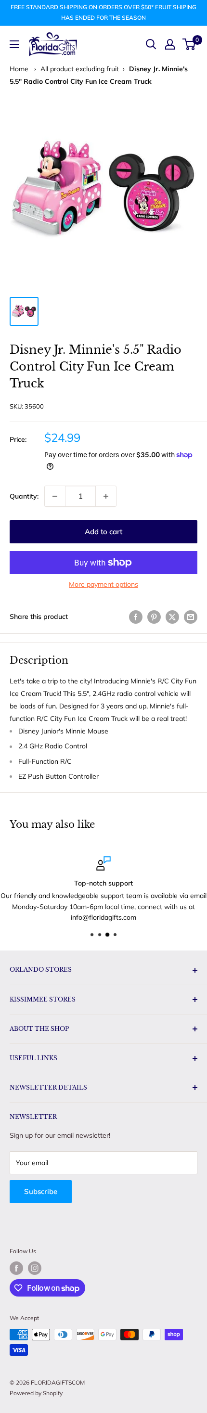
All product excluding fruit (79, 68)
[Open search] (151, 44)
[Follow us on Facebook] (16, 1268)
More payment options (103, 584)
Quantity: (24, 496)
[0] (189, 44)
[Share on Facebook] (135, 617)
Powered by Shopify (36, 1393)
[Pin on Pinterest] (154, 617)
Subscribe (40, 1191)
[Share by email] (190, 617)
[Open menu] (14, 44)
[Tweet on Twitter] (172, 617)
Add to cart (103, 531)
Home (19, 68)
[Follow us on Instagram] (34, 1268)
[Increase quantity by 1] (106, 496)
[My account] (170, 44)
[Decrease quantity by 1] (55, 496)
